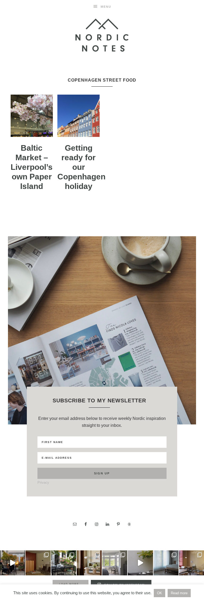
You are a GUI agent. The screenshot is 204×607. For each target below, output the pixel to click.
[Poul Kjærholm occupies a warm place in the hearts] (38, 562)
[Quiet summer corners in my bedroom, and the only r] (114, 562)
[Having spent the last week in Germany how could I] (166, 562)
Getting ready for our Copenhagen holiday (81, 167)
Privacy (43, 482)
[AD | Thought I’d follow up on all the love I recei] (63, 562)
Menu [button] (106, 6)
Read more (179, 593)
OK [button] (159, 593)
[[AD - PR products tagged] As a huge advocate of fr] (140, 562)
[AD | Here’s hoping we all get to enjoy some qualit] (12, 562)
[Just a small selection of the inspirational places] (89, 562)
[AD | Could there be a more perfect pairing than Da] (191, 562)
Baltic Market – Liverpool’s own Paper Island (32, 167)
